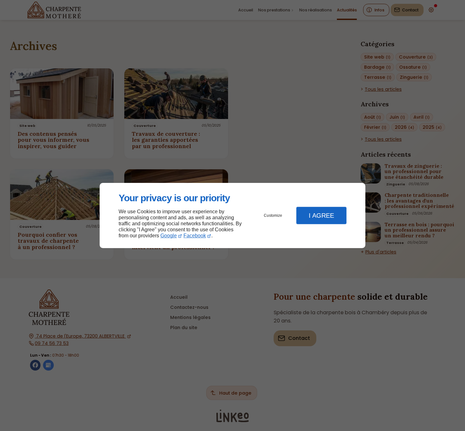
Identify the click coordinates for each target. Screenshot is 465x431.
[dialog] (232, 215)
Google (168, 235)
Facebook (194, 235)
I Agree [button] (321, 215)
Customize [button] (273, 215)
